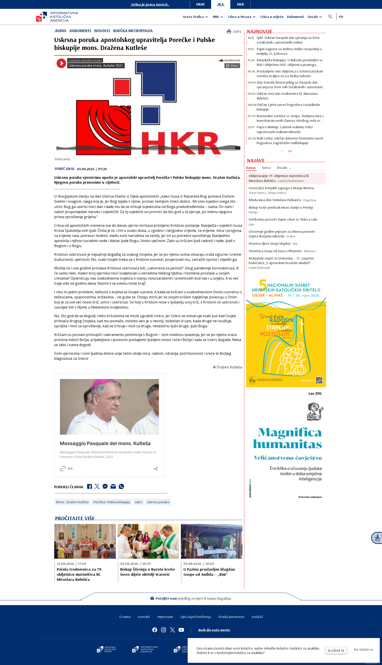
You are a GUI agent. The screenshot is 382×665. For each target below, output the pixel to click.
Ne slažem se (363, 649)
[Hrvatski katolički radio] (184, 649)
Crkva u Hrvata (239, 16)
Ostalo (313, 16)
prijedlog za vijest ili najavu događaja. (194, 598)
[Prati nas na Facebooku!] (154, 630)
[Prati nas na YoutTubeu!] (181, 630)
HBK (216, 16)
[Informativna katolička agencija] (145, 649)
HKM (200, 4)
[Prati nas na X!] (172, 630)
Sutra (266, 167)
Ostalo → (284, 167)
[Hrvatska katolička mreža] (106, 649)
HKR (240, 4)
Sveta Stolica (193, 16)
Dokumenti (295, 16)
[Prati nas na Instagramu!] (163, 630)
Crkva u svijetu (271, 16)
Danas (251, 167)
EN (341, 16)
